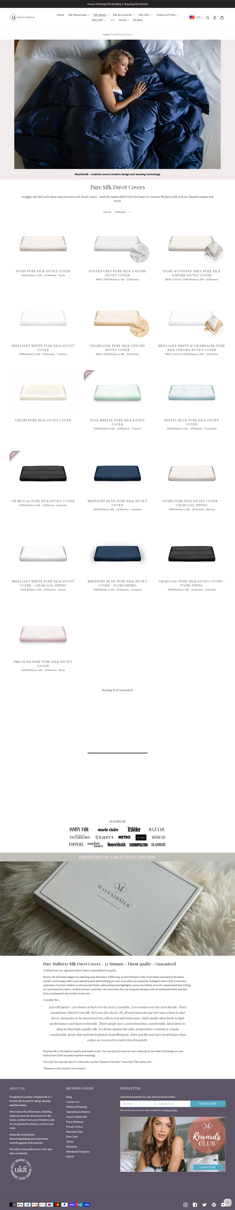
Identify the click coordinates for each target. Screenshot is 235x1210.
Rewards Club (74, 1131)
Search (70, 1156)
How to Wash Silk (76, 1116)
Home (106, 34)
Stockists (71, 1146)
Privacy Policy (74, 1126)
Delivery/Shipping (76, 1106)
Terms (69, 1141)
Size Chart (72, 1136)
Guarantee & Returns (78, 1111)
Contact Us (72, 1101)
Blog (69, 1096)
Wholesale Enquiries (78, 1151)
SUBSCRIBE (208, 1103)
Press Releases (74, 1121)
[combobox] (196, 17)
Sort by (107, 212)
